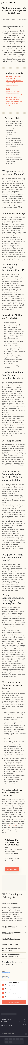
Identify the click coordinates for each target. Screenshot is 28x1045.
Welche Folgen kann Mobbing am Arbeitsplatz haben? (13, 86)
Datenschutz (23, 1022)
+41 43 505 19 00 (6, 1025)
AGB (25, 1019)
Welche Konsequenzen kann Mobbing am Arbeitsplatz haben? (14, 103)
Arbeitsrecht (6, 19)
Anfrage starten (12, 869)
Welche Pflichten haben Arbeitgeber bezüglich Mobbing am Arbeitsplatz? (14, 93)
